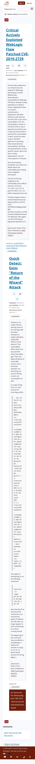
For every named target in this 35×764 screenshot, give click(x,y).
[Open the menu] (32, 8)
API (20, 751)
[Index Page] (6, 3)
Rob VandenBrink (23, 14)
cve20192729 (10, 246)
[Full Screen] (13, 65)
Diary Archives (12, 744)
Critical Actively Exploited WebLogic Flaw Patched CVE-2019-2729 (17, 44)
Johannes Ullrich (13, 75)
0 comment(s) (12, 79)
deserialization (21, 246)
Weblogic (14, 248)
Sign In (21, 3)
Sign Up (29, 3)
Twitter (10, 235)
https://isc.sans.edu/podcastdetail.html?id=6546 (17, 705)
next (6, 20)
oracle (8, 248)
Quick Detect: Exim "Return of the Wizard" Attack (16, 272)
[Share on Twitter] (25, 65)
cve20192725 (18, 243)
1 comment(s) (15, 316)
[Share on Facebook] (19, 65)
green (14, 9)
